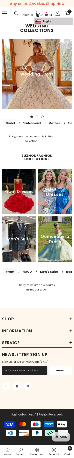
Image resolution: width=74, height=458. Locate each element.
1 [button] (31, 117)
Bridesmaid (32, 123)
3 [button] (42, 117)
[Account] (58, 13)
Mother (54, 123)
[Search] (16, 13)
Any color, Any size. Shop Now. (37, 3)
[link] (20, 451)
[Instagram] (17, 386)
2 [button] (37, 117)
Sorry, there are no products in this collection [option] (37, 287)
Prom (10, 272)
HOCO (27, 272)
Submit (61, 370)
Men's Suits (49, 272)
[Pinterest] (28, 386)
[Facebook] (6, 386)
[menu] (4, 13)
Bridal (10, 123)
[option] (37, 74)
